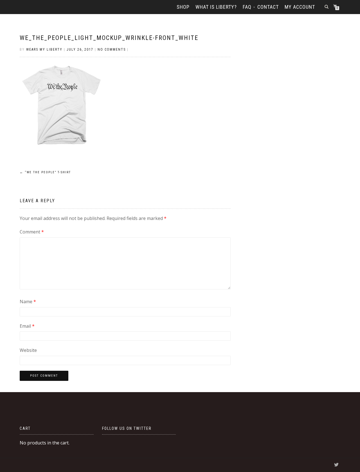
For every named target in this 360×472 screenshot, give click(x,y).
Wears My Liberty (44, 49)
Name (28, 301)
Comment (32, 232)
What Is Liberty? (216, 7)
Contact (268, 7)
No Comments (112, 49)
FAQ (247, 7)
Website (28, 350)
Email (27, 326)
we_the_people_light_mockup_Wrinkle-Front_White (109, 37)
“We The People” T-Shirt (45, 172)
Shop (183, 7)
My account (300, 7)
